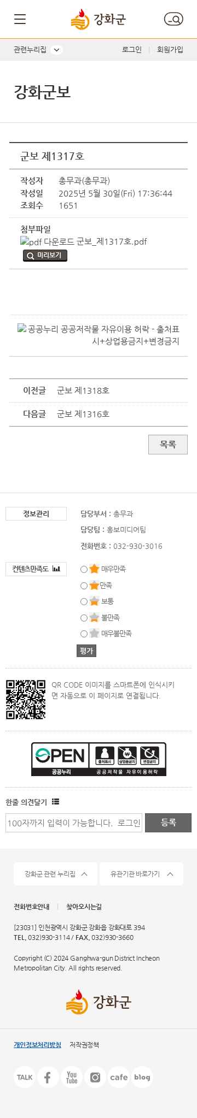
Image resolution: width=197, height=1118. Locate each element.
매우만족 (113, 569)
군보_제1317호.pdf (110, 241)
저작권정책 (84, 1045)
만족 (106, 585)
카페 (119, 1077)
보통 (107, 601)
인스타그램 (95, 1077)
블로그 (142, 1077)
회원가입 (170, 49)
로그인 (132, 49)
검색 (173, 19)
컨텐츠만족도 (31, 569)
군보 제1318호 (83, 390)
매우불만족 (116, 633)
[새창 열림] (54, 802)
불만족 (110, 617)
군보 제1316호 (83, 413)
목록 (168, 444)
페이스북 (48, 1077)
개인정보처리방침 (37, 1045)
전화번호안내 (31, 906)
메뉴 (21, 19)
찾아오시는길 (84, 906)
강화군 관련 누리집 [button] (50, 874)
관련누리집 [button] (30, 49)
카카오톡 (25, 1077)
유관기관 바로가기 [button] (135, 874)
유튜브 (72, 1077)
